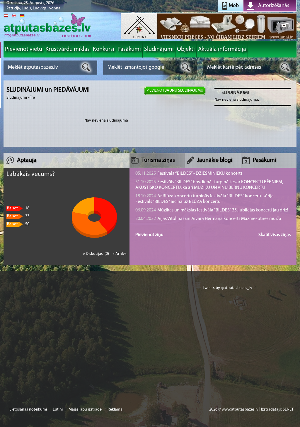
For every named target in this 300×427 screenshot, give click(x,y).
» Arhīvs (120, 254)
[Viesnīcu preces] (208, 38)
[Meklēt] (86, 67)
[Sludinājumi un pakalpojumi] (47, 36)
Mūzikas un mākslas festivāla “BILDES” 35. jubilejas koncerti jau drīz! (211, 210)
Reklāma (115, 409)
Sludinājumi (16, 97)
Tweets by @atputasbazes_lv (227, 288)
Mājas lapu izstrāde (85, 409)
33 (18, 216)
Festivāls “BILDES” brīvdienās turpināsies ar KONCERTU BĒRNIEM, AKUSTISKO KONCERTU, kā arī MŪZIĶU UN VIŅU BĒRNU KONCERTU (209, 185)
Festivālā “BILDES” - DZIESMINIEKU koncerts (188, 173)
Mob (234, 6)
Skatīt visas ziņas (274, 235)
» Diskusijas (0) (96, 254)
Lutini (58, 409)
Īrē (32, 97)
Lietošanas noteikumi (28, 409)
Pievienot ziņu (149, 235)
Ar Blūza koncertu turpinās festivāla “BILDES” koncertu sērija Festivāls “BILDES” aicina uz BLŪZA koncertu (204, 199)
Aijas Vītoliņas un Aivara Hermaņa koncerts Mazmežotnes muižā (208, 218)
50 (18, 224)
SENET (288, 409)
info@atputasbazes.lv (22, 35)
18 (18, 208)
